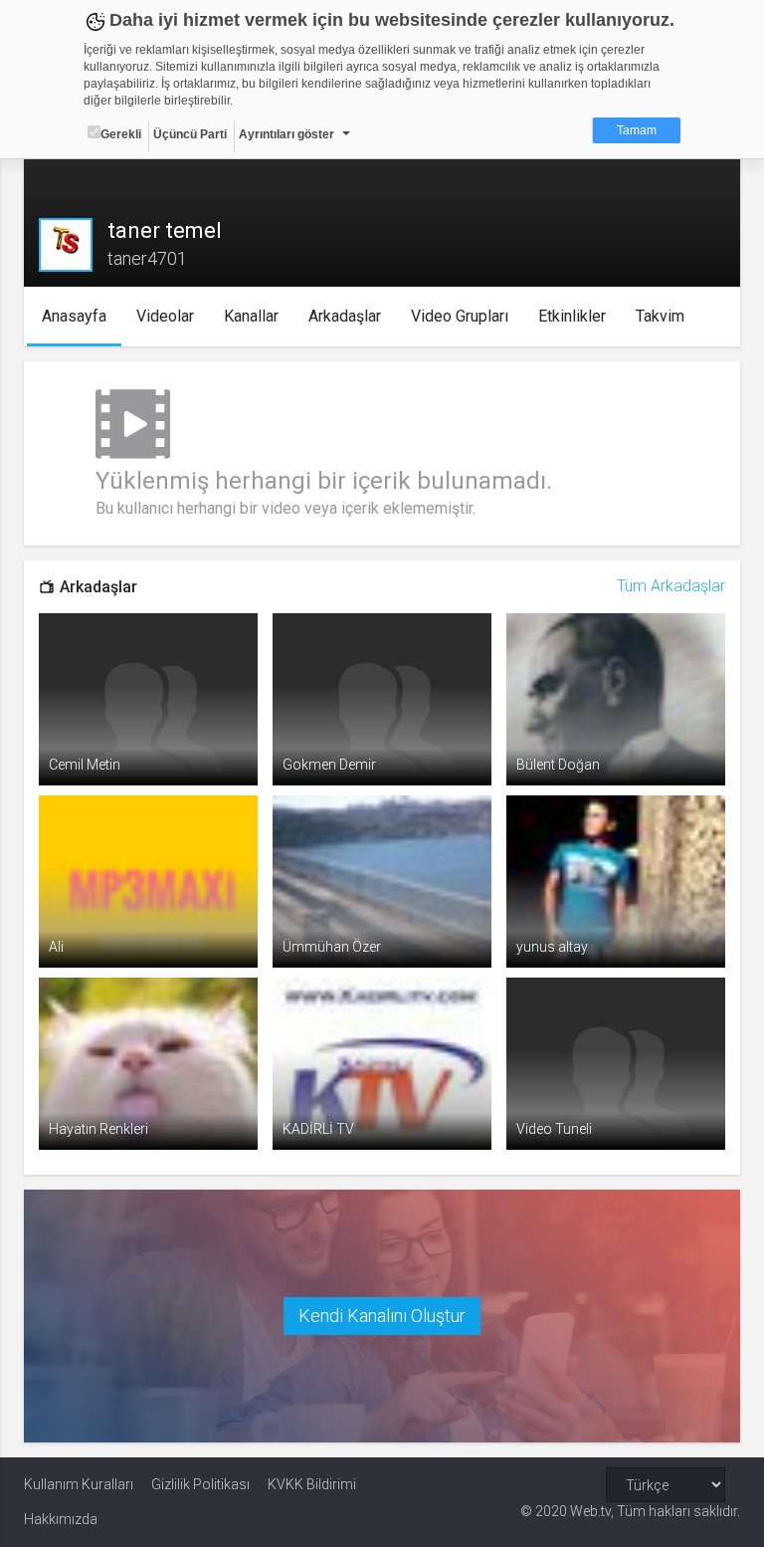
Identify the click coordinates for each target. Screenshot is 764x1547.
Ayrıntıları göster (286, 134)
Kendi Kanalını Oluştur (382, 1315)
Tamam (637, 130)
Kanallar (251, 316)
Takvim (660, 316)
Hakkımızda (60, 1519)
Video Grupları (459, 316)
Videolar (165, 316)
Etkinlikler (572, 316)
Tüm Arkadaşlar (671, 585)
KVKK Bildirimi (312, 1484)
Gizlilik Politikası (200, 1484)
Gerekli (120, 134)
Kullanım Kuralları (78, 1484)
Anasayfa (74, 316)
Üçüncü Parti (190, 134)
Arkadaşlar (344, 316)
